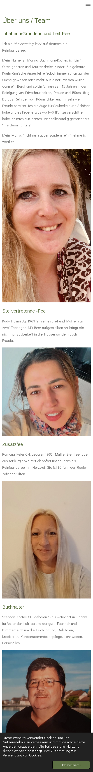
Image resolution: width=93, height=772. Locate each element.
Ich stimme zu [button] (71, 765)
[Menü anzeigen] (88, 5)
